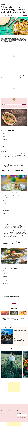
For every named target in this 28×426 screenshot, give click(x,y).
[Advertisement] (14, 387)
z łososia (7, 197)
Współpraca (2, 409)
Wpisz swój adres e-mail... (19, 413)
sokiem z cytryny (20, 225)
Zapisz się (24, 104)
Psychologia (9, 409)
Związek (9, 410)
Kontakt (1, 410)
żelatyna (4, 146)
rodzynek (6, 283)
